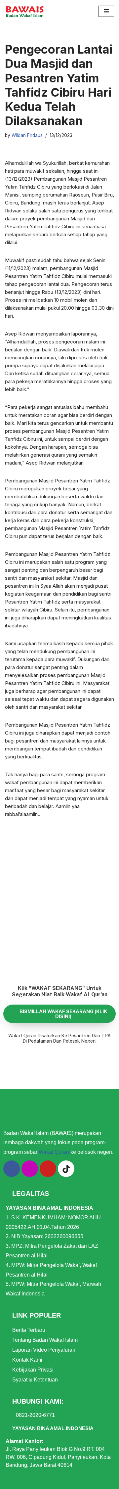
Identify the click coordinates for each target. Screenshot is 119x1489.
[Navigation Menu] (106, 11)
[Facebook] (11, 1168)
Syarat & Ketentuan (35, 1379)
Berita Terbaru (28, 1330)
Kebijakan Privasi (33, 1370)
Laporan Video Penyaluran (43, 1350)
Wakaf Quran (54, 1152)
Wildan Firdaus (27, 135)
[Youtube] (48, 1168)
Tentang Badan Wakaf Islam (45, 1340)
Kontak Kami (27, 1360)
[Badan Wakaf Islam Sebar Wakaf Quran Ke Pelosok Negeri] (25, 11)
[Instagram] (29, 1168)
